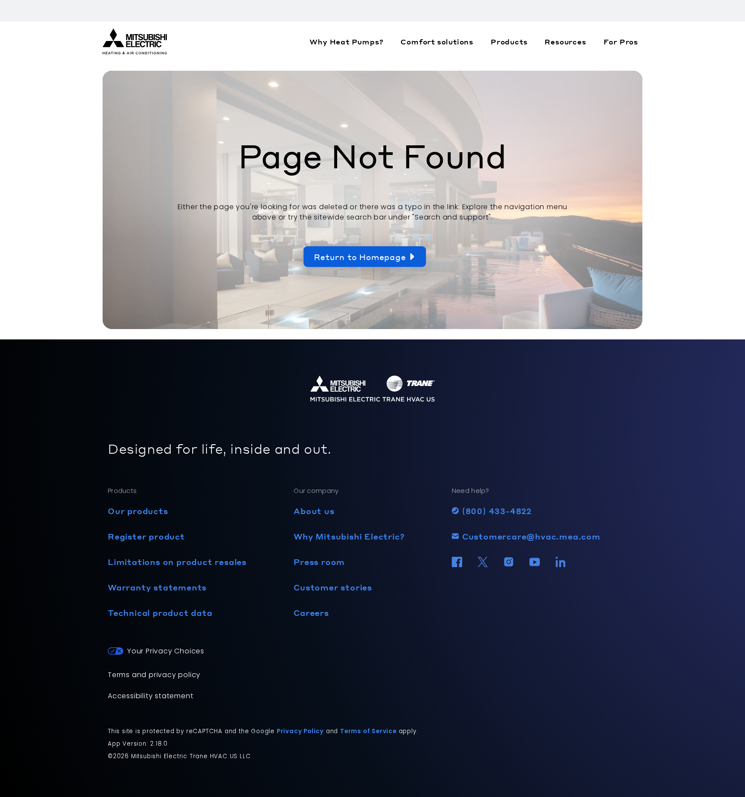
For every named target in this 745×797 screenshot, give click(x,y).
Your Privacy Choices (165, 651)
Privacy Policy (300, 731)
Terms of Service (368, 731)
